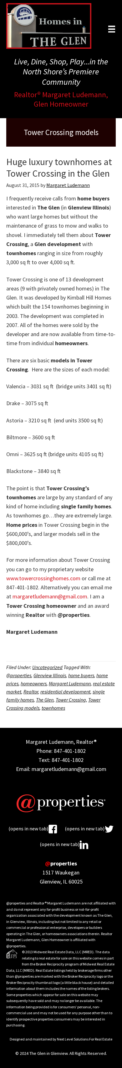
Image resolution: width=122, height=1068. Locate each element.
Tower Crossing (71, 700)
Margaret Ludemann (70, 683)
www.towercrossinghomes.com (43, 578)
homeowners (34, 683)
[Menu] (111, 29)
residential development (65, 691)
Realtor (30, 691)
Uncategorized (47, 667)
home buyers (81, 675)
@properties (18, 675)
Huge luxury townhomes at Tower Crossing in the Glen (59, 167)
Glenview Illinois (49, 675)
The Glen (44, 700)
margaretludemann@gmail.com (50, 596)
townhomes (53, 708)
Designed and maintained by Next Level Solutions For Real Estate (61, 1039)
